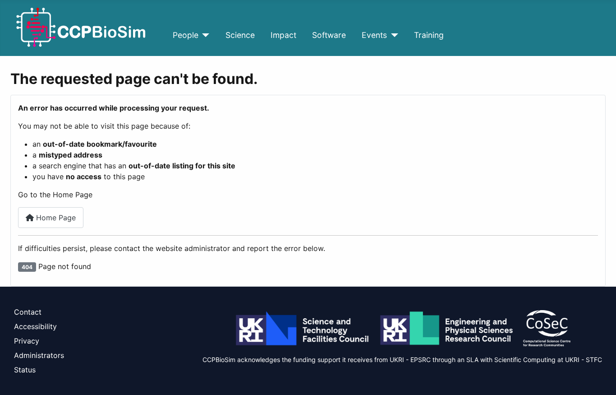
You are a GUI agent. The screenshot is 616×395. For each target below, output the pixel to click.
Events (374, 35)
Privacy (26, 340)
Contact (27, 311)
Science (240, 35)
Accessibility (35, 326)
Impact (283, 35)
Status (25, 369)
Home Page (55, 217)
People (185, 35)
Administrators (39, 355)
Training (429, 35)
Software (329, 35)
